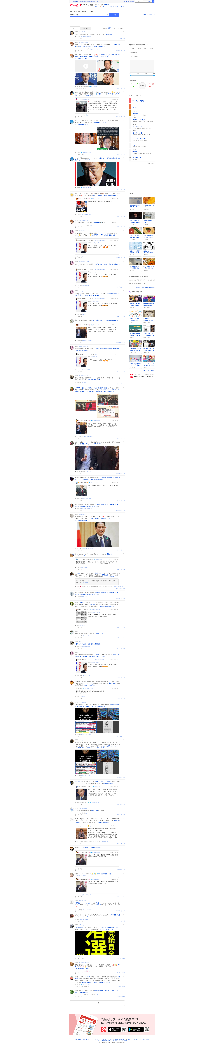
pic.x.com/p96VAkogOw (98, 706)
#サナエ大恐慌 (114, 704)
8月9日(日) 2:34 (121, 648)
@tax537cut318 (83, 696)
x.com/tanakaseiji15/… (98, 479)
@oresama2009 (86, 868)
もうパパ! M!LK (148, 1)
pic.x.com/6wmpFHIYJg (106, 929)
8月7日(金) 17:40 (121, 777)
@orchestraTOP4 (86, 256)
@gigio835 (82, 625)
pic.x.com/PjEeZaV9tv (81, 58)
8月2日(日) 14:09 (121, 870)
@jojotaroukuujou (91, 115)
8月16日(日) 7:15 (121, 371)
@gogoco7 (84, 957)
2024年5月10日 (121, 973)
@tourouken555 (82, 702)
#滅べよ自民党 (79, 927)
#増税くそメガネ (92, 982)
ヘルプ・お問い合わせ (143, 1039)
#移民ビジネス (107, 518)
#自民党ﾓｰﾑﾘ (104, 477)
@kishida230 (78, 781)
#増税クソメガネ (92, 388)
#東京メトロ (111, 94)
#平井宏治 (97, 504)
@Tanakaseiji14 (96, 198)
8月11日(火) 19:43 (120, 588)
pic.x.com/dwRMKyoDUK (82, 124)
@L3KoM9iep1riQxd (86, 36)
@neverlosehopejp (101, 995)
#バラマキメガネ (106, 781)
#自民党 (106, 235)
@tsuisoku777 (82, 31)
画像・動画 (85, 28)
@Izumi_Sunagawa (83, 291)
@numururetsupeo (95, 612)
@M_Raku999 (84, 567)
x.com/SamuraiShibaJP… (82, 916)
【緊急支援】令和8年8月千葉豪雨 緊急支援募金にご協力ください (87, 1)
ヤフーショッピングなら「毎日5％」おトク (113, 6)
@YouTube (95, 506)
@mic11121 (84, 596)
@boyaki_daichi (89, 548)
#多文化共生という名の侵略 (106, 54)
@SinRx (89, 471)
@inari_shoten (82, 652)
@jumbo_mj (105, 841)
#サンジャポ (115, 389)
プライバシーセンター (106, 1039)
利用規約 (115, 1039)
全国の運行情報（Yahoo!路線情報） (145, 287)
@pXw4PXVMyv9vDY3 (87, 214)
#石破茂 (116, 820)
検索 (115, 15)
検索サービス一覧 (132, 1039)
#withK (82, 56)
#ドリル (82, 706)
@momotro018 (86, 984)
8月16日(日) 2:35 (121, 438)
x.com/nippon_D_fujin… (104, 982)
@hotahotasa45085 (83, 375)
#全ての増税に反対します (91, 685)
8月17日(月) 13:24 (120, 258)
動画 (79, 11)
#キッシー (103, 122)
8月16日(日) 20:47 (120, 342)
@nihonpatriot (82, 740)
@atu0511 (81, 641)
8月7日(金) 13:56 (121, 804)
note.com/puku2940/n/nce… (82, 968)
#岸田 (93, 320)
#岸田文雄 (96, 195)
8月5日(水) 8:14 (121, 843)
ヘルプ (132, 1)
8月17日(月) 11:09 (120, 287)
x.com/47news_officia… (104, 685)
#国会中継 (85, 982)
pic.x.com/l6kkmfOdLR (86, 160)
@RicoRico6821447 (83, 220)
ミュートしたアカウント (149, 14)
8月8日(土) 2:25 (121, 698)
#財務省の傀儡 (86, 644)
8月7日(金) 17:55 (121, 736)
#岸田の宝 (99, 654)
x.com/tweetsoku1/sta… (81, 556)
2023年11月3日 (121, 996)
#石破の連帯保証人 (95, 644)
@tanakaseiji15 (94, 482)
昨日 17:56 (122, 38)
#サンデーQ (85, 391)
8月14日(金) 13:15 (120, 510)
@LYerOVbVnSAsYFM (84, 261)
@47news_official (89, 688)
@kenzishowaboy (87, 152)
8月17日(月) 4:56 (121, 316)
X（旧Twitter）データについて (119, 1040)
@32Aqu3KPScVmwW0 (87, 340)
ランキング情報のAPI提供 (103, 1040)
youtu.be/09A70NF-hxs (110, 577)
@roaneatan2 (82, 230)
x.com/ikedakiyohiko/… (84, 992)
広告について (122, 1039)
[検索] (153, 1)
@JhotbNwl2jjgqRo (86, 895)
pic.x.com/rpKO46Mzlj (81, 520)
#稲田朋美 (77, 903)
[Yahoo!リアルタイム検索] (81, 4)
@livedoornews (93, 826)
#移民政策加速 (110, 158)
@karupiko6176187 (87, 498)
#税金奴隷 (97, 990)
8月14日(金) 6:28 (121, 550)
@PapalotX (81, 631)
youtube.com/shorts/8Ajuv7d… (83, 506)
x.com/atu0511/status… (109, 783)
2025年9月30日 (121, 958)
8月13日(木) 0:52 (121, 569)
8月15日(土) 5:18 (121, 500)
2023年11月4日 (121, 986)
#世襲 (105, 388)
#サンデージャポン (106, 389)
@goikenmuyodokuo (100, 240)
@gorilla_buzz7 (95, 242)
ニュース (92, 11)
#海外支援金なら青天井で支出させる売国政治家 (91, 46)
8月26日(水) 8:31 (121, 88)
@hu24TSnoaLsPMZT (86, 508)
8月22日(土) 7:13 (121, 189)
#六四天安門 (95, 235)
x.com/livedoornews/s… (103, 822)
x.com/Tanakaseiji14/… (109, 391)
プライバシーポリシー (94, 1039)
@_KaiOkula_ (94, 49)
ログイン (97, 6)
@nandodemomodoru (84, 962)
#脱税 (96, 320)
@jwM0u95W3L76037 (84, 919)
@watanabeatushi (96, 609)
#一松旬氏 (77, 573)
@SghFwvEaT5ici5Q (86, 734)
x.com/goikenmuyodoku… (82, 237)
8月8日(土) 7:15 (121, 677)
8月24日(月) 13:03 (120, 116)
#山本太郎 (87, 977)
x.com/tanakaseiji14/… (112, 195)
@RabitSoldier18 (93, 971)
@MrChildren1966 (87, 909)
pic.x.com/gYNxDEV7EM (99, 748)
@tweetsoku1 (99, 559)
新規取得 (106, 4)
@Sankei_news (82, 900)
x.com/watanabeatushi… (107, 606)
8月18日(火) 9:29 (121, 227)
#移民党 (101, 235)
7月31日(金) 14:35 (120, 911)
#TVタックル (78, 391)
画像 (75, 11)
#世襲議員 (100, 388)
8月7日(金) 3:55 (121, 814)
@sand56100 (86, 99)
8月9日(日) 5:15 (121, 637)
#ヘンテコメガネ (85, 903)
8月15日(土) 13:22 (120, 473)
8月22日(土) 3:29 (121, 216)
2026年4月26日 (121, 921)
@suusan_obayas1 (90, 813)
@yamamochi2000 (88, 436)
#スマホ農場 (114, 746)
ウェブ (71, 11)
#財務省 (98, 905)
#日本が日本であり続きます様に (100, 56)
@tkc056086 (84, 382)
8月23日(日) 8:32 (121, 154)
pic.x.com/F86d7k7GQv (95, 391)
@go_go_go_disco (83, 42)
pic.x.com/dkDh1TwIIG (94, 444)
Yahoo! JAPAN (125, 1)
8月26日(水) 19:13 (120, 50)
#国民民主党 (104, 575)
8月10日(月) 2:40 (121, 627)
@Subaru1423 (95, 802)
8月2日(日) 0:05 (121, 896)
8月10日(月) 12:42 (120, 598)
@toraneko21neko (87, 636)
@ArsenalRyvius (86, 646)
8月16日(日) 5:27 (121, 384)
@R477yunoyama (118, 586)
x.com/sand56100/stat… (87, 95)
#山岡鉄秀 (103, 504)
